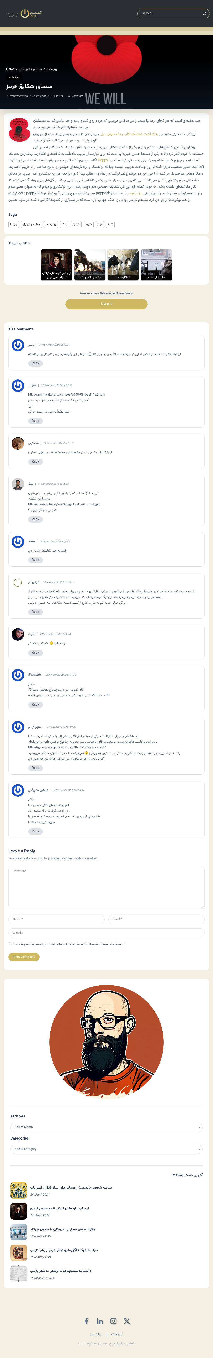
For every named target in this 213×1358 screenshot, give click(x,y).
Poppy (103, 160)
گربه (110, 224)
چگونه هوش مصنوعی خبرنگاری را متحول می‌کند (62, 1229)
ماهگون (33, 443)
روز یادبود (136, 193)
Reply (35, 363)
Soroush (34, 675)
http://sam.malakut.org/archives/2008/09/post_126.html (66, 394)
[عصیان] (23, 13)
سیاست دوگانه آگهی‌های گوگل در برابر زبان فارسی (64, 1250)
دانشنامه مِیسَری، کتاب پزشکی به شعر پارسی (60, 1271)
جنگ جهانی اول (31, 224)
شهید (88, 224)
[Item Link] (18, 1190)
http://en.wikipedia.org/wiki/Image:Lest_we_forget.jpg (63, 504)
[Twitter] (127, 1321)
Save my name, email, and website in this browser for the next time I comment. (68, 944)
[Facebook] (86, 1321)
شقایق (76, 224)
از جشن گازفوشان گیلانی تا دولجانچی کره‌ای (59, 1208)
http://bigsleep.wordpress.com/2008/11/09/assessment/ (67, 747)
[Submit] (204, 13)
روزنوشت (51, 69)
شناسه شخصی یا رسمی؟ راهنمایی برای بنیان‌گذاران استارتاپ (71, 1188)
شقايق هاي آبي (38, 790)
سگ (64, 224)
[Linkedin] (99, 1321)
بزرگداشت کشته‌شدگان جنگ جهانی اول (129, 134)
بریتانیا (13, 224)
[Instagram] (113, 1321)
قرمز (100, 224)
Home (10, 69)
